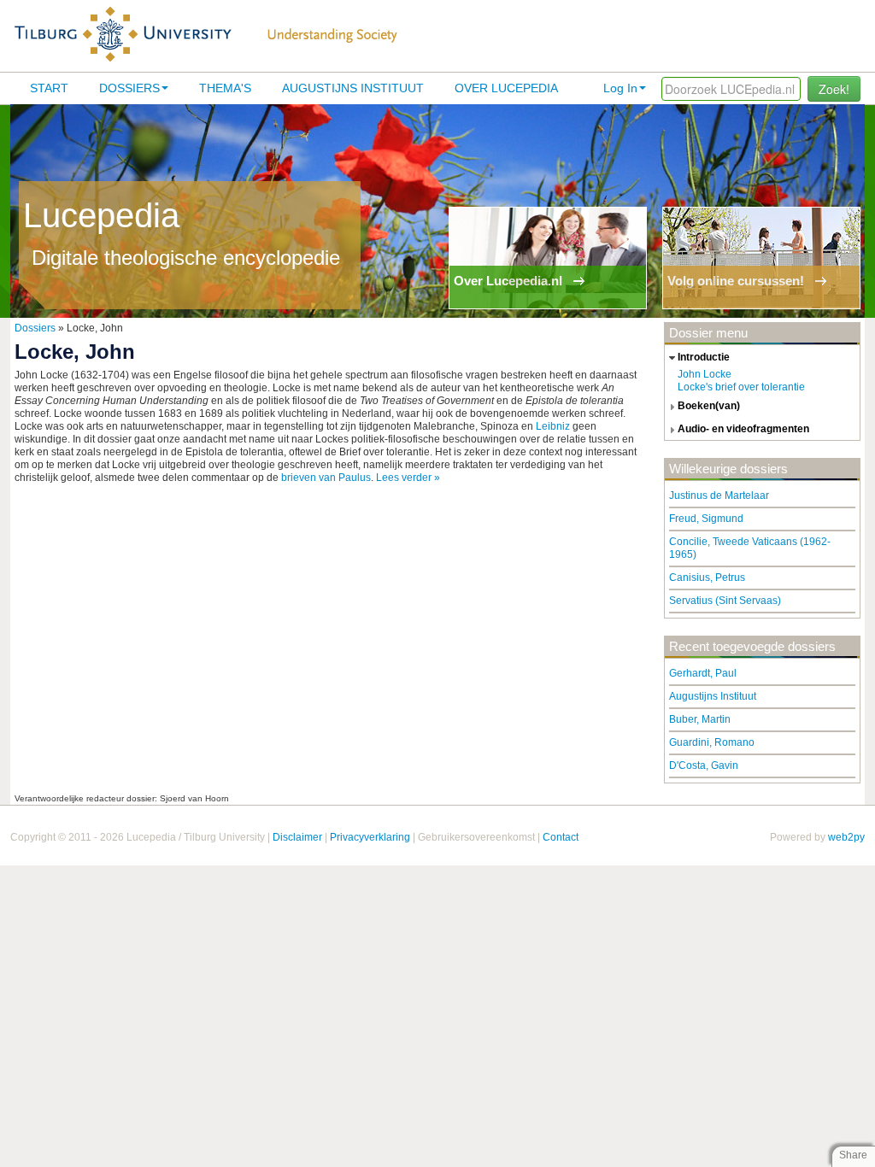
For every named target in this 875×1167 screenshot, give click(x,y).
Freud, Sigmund (706, 519)
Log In (620, 88)
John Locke (704, 374)
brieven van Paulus (326, 478)
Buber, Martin (700, 719)
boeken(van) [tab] (709, 406)
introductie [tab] (704, 357)
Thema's (225, 88)
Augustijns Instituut (353, 88)
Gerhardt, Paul (703, 673)
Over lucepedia (506, 88)
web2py (846, 837)
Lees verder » (408, 478)
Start (49, 88)
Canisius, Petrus (707, 578)
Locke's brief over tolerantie (741, 387)
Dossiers (129, 88)
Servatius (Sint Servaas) (725, 601)
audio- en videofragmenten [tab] (743, 429)
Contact (560, 837)
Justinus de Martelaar (719, 495)
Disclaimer (297, 837)
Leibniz (553, 426)
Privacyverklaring (370, 837)
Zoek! (834, 88)
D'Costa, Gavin (703, 765)
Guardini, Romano (712, 742)
